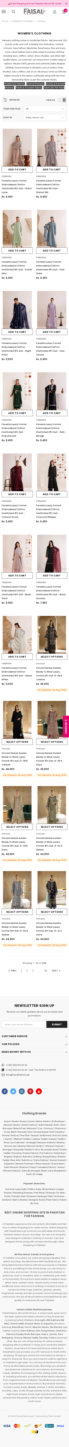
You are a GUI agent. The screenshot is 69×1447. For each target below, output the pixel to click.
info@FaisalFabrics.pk (17, 1074)
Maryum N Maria (46, 1142)
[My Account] (54, 11)
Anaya (23, 1121)
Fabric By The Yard (54, 87)
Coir (40, 1128)
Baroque (7, 1128)
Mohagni (7, 1149)
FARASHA (7, 176)
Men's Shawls (20, 1199)
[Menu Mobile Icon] (4, 12)
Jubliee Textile (40, 1139)
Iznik (64, 1135)
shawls (32, 1387)
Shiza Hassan (43, 1163)
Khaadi (29, 1323)
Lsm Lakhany (17, 1142)
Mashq (60, 1142)
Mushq (21, 1146)
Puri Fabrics (46, 1153)
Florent (6, 1135)
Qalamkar (59, 1153)
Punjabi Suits (18, 1196)
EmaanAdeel (41, 1132)
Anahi (15, 1121)
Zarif (28, 1174)
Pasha (52, 1337)
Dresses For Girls (55, 1192)
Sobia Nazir (58, 1163)
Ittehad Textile (30, 1337)
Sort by (7, 117)
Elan (30, 1132)
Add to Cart (17, 169)
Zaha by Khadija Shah (18, 1334)
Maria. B (38, 1323)
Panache (17, 1153)
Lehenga (42, 1196)
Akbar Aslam (43, 1121)
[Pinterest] (30, 1091)
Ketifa (61, 1139)
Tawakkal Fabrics (46, 1167)
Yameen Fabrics (11, 1170)
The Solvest (54, 1416)
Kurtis (7, 1196)
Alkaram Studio (12, 1124)
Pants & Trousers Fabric (29, 87)
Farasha (59, 1132)
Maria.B (31, 1146)
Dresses (31, 1196)
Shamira (24, 1167)
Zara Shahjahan (56, 1170)
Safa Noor (27, 1160)
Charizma (60, 1128)
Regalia (8, 1156)
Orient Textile (17, 1323)
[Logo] (34, 11)
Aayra (7, 1121)
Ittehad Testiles (22, 1139)
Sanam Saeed (57, 1160)
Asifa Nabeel (45, 1124)
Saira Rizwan (11, 1167)
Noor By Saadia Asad (46, 1149)
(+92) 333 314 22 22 (16, 1065)
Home (5, 21)
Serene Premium (25, 1163)
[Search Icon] (13, 11)
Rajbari (17, 1156)
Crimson (48, 1128)
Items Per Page (11, 108)
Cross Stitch (10, 1132)
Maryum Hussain (55, 1146)
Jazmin (8, 1139)
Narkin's (29, 1149)
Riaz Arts (15, 1160)
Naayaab (19, 1149)
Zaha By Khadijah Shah (34, 1170)
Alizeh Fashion (29, 1124)
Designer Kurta (37, 1199)
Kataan (53, 1139)
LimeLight (31, 1142)
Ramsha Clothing (32, 1156)
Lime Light (39, 1320)
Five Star (24, 1135)
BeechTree (20, 1128)
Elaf (52, 1132)
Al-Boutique (57, 1121)
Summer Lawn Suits (15, 1189)
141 (45, 970)
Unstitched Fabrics (14, 83)
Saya (33, 1167)
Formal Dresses (35, 83)
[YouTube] (39, 1091)
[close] (66, 4)
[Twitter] (13, 1091)
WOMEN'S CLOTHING (22, 21)
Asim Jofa (59, 1124)
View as (50, 100)
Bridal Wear (49, 1189)
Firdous (15, 1135)
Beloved (31, 1128)
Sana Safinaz (41, 1160)
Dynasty (22, 1132)
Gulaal (34, 1135)
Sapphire (9, 1163)
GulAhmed (45, 1135)
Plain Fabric (52, 1199)
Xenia (61, 1167)
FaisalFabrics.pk (25, 1416)
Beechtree (18, 1327)
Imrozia (40, 663)
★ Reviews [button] (66, 726)
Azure (31, 1121)
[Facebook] (5, 1091)
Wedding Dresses (22, 1192)
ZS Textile (38, 1174)
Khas (6, 1142)
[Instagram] (22, 1091)
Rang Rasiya (49, 1156)
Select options (52, 656)
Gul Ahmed (56, 1327)
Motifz (39, 1146)
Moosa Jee (10, 1146)
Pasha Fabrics (30, 1153)
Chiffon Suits (34, 1189)
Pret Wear (39, 1192)
